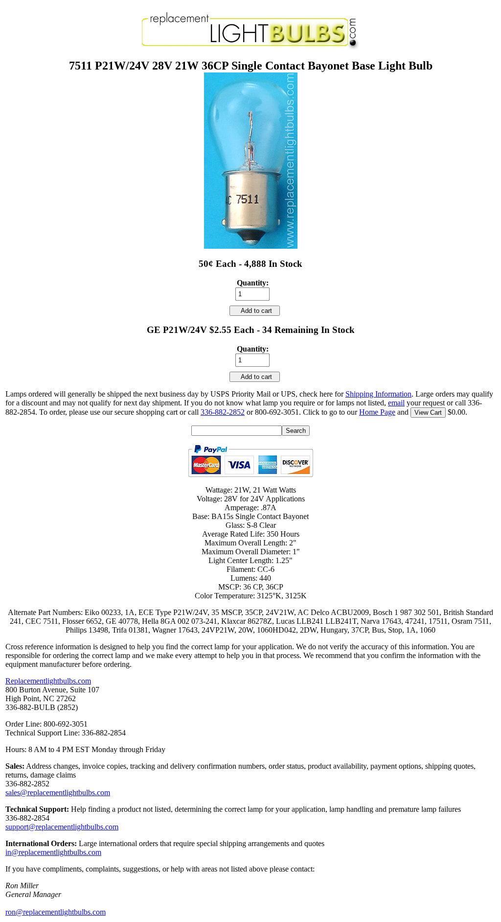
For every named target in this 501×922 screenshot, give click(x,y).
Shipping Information (378, 394)
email (396, 403)
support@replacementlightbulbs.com (61, 827)
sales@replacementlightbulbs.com (57, 792)
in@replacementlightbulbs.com (53, 852)
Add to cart (254, 310)
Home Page (377, 412)
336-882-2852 (223, 412)
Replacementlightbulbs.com (48, 681)
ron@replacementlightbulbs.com (55, 912)
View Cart (428, 412)
